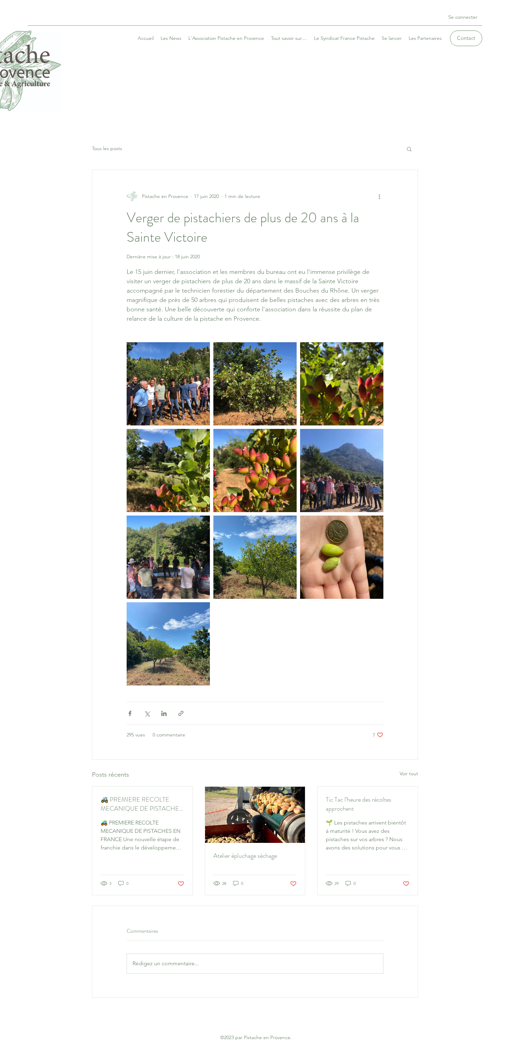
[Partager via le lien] (181, 713)
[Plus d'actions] (379, 196)
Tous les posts (107, 148)
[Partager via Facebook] (130, 713)
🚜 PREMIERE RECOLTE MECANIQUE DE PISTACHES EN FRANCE (141, 804)
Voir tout (409, 773)
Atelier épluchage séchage (245, 855)
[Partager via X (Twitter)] (147, 713)
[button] (409, 149)
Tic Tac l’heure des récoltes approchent (358, 804)
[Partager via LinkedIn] (164, 713)
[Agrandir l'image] (168, 383)
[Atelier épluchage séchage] (255, 815)
